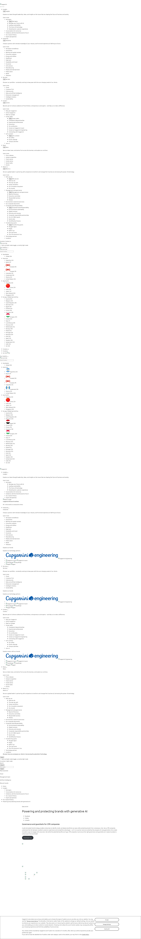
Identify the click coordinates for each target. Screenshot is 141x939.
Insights (8, 11)
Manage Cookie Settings (32, 921)
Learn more (6, 17)
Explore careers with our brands (11, 651)
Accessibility (27, 850)
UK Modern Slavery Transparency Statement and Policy (37, 856)
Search (2, 757)
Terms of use (28, 849)
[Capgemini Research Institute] (72, 499)
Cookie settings (28, 858)
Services (8, 79)
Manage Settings (107, 924)
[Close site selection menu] (7, 356)
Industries (8, 40)
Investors (27, 847)
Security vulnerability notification (32, 854)
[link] (14, 4)
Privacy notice (31, 908)
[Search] (0, 6)
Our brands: (25, 870)
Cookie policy (28, 860)
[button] (6, 353)
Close (2, 765)
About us (8, 168)
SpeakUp (30, 912)
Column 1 (27, 882)
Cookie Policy (31, 905)
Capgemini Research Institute (11, 501)
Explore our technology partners (11, 550)
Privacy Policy (28, 852)
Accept (107, 919)
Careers (8, 102)
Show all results (4, 783)
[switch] (0, 245)
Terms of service (31, 914)
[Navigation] (3, 6)
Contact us (30, 895)
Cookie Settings (31, 907)
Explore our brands (8, 547)
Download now (28, 838)
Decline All (106, 929)
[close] (2, 6)
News (7, 147)
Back (10, 21)
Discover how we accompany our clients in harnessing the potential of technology (25, 754)
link (4, 11)
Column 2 (27, 897)
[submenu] (7, 472)
